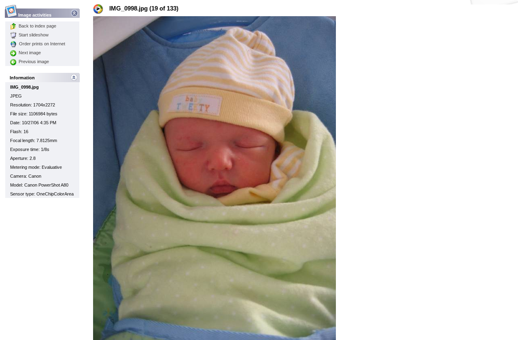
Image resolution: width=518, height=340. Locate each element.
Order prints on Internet (42, 43)
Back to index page (37, 25)
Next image (30, 52)
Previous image (34, 61)
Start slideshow (34, 34)
